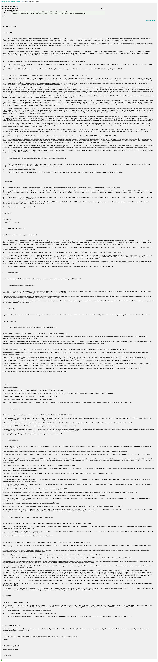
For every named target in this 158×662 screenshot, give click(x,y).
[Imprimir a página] (33, 2)
